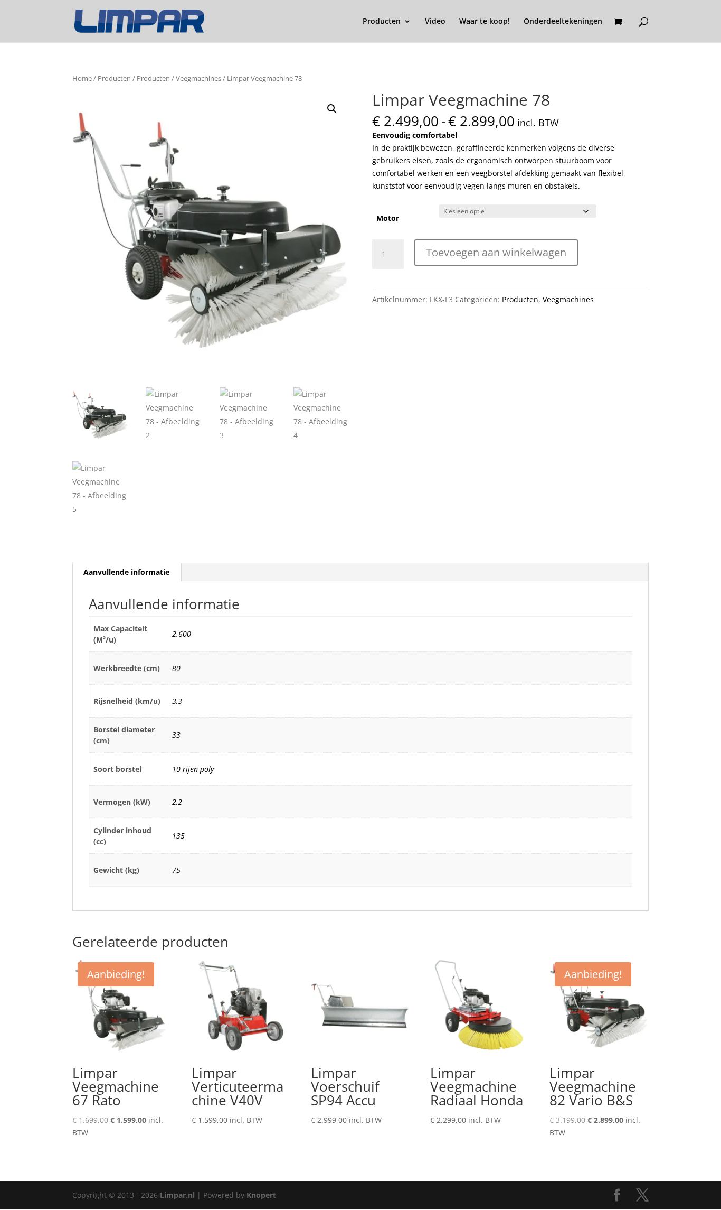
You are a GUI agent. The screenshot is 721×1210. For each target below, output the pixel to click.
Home (82, 78)
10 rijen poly (193, 769)
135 (178, 836)
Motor (387, 218)
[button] (331, 108)
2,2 (177, 802)
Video (435, 21)
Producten (382, 21)
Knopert (261, 1195)
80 (176, 668)
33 (176, 735)
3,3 (177, 701)
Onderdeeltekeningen (563, 21)
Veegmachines (198, 78)
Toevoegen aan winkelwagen (496, 252)
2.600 (181, 634)
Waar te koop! (484, 21)
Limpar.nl (177, 1195)
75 (176, 870)
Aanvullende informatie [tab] (126, 572)
